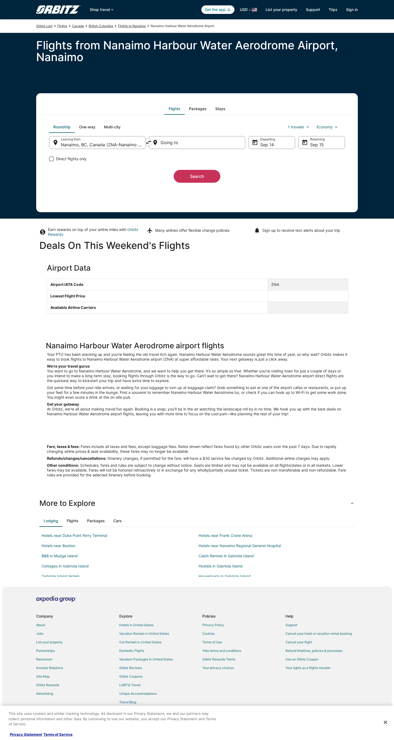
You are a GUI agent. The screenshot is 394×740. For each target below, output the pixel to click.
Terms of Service (58, 734)
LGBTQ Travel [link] (129, 685)
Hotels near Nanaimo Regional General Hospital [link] (240, 545)
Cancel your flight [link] (298, 642)
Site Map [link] (43, 676)
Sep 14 (267, 144)
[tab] (174, 109)
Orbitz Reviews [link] (130, 668)
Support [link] (291, 625)
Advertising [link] (44, 694)
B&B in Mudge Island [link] (60, 556)
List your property (281, 9)
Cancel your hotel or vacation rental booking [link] (318, 633)
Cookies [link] (208, 633)
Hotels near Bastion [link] (58, 545)
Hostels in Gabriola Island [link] (221, 566)
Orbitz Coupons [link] (131, 676)
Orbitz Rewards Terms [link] (218, 659)
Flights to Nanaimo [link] (132, 26)
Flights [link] (62, 26)
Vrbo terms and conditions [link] (221, 651)
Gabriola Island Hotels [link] (61, 576)
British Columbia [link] (101, 26)
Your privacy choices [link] (218, 668)
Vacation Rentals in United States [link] (144, 633)
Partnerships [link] (45, 651)
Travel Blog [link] (127, 702)
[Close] (385, 722)
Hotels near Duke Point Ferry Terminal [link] (74, 535)
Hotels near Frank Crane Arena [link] (225, 535)
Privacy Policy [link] (213, 625)
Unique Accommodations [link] (138, 694)
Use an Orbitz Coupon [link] (301, 659)
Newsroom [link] (44, 659)
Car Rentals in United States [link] (140, 642)
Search (197, 176)
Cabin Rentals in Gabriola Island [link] (226, 556)
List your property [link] (49, 642)
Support (313, 9)
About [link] (40, 625)
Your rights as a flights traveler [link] (307, 668)
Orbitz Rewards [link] (47, 685)
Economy (325, 127)
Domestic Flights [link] (131, 651)
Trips (333, 9)
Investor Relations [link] (49, 668)
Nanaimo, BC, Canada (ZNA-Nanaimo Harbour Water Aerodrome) (103, 144)
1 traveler (296, 127)
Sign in (352, 9)
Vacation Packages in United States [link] (146, 659)
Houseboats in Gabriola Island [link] (225, 576)
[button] (197, 503)
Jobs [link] (39, 633)
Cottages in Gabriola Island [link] (65, 566)
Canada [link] (78, 26)
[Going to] (197, 142)
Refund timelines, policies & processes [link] (314, 651)
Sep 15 (317, 144)
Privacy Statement (26, 734)
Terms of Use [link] (212, 642)
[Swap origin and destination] (148, 142)
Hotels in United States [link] (136, 625)
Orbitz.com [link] (44, 26)
